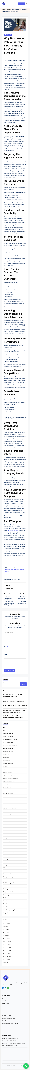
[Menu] (27, 3)
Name (6, 646)
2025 (4, 727)
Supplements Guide (8, 892)
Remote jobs (6, 859)
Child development (8, 763)
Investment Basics (8, 829)
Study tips (6, 889)
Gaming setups (7, 811)
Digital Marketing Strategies (10, 778)
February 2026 (7, 942)
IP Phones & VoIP (7, 832)
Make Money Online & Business (11, 841)
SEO (4, 868)
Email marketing (7, 787)
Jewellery (5, 835)
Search (5, 679)
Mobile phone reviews (9, 847)
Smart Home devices (8, 874)
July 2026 (5, 927)
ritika (8, 585)
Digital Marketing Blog (9, 775)
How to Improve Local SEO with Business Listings (15, 706)
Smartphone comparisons (10, 877)
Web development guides (10, 910)
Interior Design (7, 826)
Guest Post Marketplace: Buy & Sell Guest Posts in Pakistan (13, 695)
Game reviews (7, 805)
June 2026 (6, 930)
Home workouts (7, 823)
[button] (21, 3)
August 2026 (6, 923)
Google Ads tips (7, 814)
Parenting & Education (9, 853)
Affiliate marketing (8, 736)
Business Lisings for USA (8, 1018)
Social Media (6, 880)
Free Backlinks (6, 1021)
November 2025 (7, 950)
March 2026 (6, 938)
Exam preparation (8, 793)
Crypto (5, 766)
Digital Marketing (7, 772)
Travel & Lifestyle (7, 901)
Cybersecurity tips (8, 769)
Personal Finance (7, 856)
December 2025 (7, 947)
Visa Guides (6, 907)
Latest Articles (5, 1003)
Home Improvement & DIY (9, 820)
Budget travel (6, 754)
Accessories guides (8, 733)
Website (6, 662)
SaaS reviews (6, 862)
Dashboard (5, 1006)
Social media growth (8, 883)
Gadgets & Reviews (8, 802)
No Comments (22, 56)
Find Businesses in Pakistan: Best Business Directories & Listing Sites (13, 700)
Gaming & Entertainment (9, 808)
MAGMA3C (22, 1065)
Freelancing (6, 799)
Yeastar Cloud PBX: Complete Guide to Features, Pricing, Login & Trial (14, 711)
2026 (4, 730)
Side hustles (6, 871)
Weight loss (6, 913)
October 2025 (7, 953)
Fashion (5, 796)
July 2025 (5, 962)
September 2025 (7, 957)
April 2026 (6, 936)
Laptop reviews (7, 838)
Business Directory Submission (10, 1023)
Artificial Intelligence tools (10, 745)
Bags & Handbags (8, 748)
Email (6, 654)
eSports (5, 790)
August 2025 (6, 959)
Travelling (8, 9)
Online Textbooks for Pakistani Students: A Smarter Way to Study (13, 716)
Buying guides (6, 760)
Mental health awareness (9, 844)
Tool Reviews (6, 898)
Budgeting (6, 757)
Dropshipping (6, 784)
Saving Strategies (8, 865)
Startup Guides (7, 886)
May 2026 (6, 932)
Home (3, 9)
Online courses (7, 850)
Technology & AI (7, 895)
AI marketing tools (8, 742)
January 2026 (7, 944)
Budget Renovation (8, 751)
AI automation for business (10, 739)
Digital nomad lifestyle (9, 781)
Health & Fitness (7, 817)
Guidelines (5, 1000)
